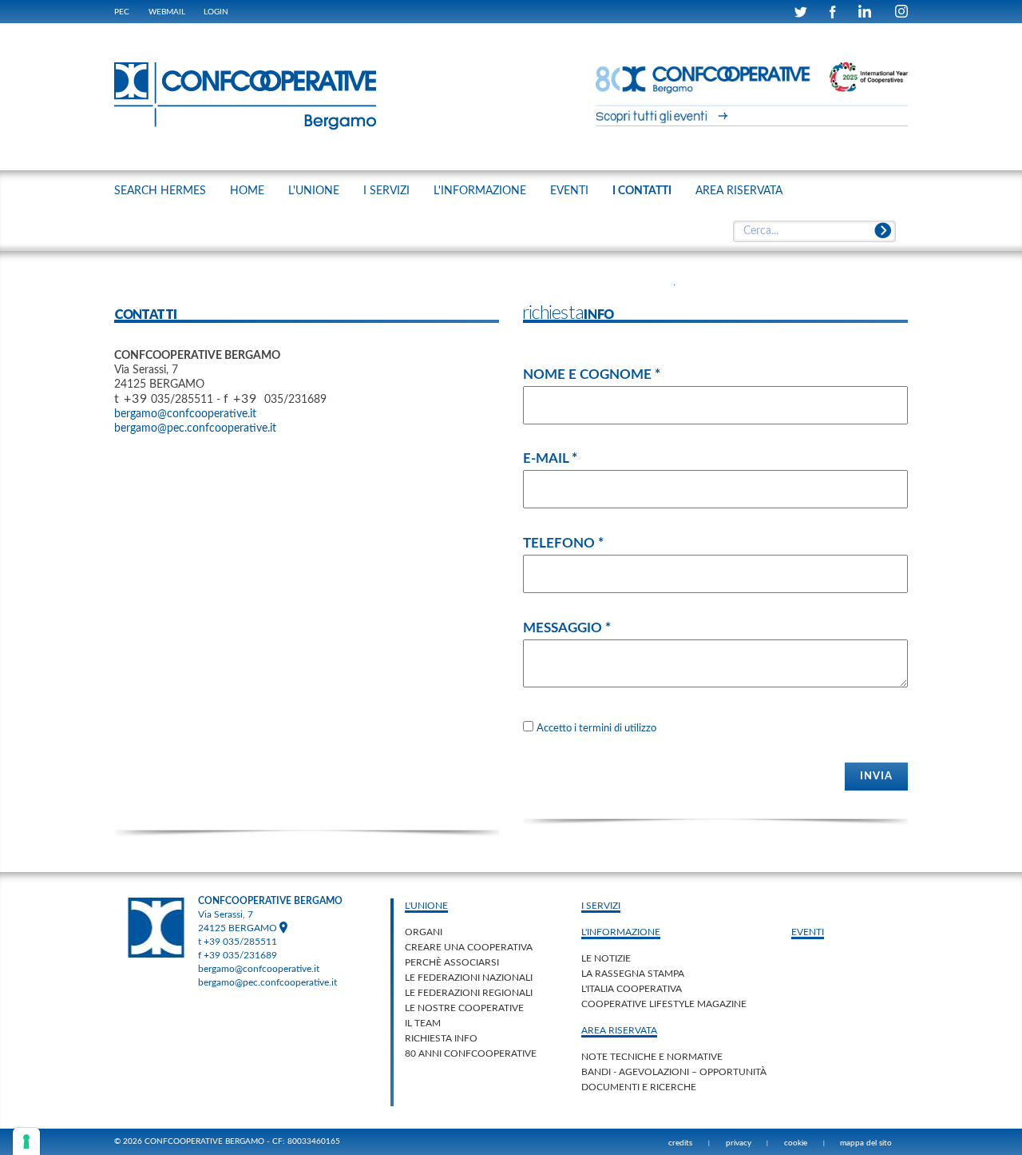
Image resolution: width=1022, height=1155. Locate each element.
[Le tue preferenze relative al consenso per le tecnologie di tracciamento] (26, 1141)
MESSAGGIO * (567, 628)
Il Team (423, 1023)
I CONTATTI (641, 191)
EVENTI (569, 191)
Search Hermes (160, 191)
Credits (680, 1143)
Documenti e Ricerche (638, 1087)
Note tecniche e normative (652, 1056)
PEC (121, 12)
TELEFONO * (563, 543)
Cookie (795, 1143)
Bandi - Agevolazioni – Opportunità (673, 1072)
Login (216, 12)
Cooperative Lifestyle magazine (664, 1004)
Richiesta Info (441, 1038)
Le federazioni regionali (469, 993)
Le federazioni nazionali (469, 977)
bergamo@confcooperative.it (185, 414)
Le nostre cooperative (464, 1008)
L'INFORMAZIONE (480, 191)
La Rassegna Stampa (632, 973)
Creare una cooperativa (469, 947)
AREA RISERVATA (738, 191)
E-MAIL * (550, 458)
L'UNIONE (313, 191)
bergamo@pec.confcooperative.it (195, 428)
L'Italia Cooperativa (631, 989)
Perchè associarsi (452, 962)
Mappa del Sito (866, 1143)
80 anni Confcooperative (471, 1053)
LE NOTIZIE (606, 958)
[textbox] (814, 232)
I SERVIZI (386, 191)
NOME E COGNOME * (591, 374)
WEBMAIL (167, 12)
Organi (423, 932)
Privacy (738, 1143)
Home (247, 191)
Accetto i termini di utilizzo (596, 728)
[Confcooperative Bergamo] (246, 96)
